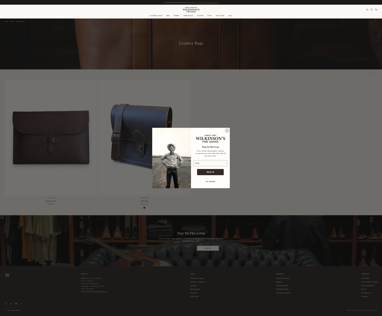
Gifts (209, 15)
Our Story (220, 15)
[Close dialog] (227, 130)
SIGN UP (210, 172)
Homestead (188, 15)
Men (168, 15)
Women (177, 15)
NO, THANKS (210, 181)
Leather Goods (156, 15)
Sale (230, 15)
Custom (200, 15)
